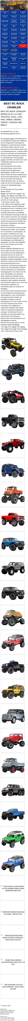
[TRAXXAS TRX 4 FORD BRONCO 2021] (13, 544)
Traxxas (18, 193)
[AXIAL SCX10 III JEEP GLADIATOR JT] (13, 446)
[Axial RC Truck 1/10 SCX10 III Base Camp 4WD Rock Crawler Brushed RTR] (13, 815)
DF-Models (16, 325)
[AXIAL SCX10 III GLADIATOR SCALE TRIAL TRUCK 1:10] (13, 569)
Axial (10, 193)
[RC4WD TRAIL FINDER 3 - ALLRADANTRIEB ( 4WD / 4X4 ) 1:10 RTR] (13, 962)
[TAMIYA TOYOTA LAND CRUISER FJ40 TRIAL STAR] (13, 741)
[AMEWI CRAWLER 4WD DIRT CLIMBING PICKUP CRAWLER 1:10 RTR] (13, 667)
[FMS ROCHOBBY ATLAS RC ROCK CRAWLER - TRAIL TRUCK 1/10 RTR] (13, 987)
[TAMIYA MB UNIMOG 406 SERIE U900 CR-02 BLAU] (13, 765)
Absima (3, 196)
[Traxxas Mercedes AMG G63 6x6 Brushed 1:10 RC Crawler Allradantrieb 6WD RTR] (13, 790)
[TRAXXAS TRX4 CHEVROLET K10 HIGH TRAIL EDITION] (13, 421)
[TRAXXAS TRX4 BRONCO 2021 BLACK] (13, 593)
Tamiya (12, 196)
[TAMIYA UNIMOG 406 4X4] (13, 495)
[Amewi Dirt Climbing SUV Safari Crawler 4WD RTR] (13, 691)
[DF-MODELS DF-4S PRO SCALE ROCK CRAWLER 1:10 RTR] (13, 347)
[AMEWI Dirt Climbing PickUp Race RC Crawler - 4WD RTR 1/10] (13, 913)
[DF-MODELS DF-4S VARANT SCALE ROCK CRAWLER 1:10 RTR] (13, 396)
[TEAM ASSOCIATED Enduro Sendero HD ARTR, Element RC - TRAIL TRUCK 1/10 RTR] (13, 937)
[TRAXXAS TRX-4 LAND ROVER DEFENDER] (13, 470)
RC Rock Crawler (8, 138)
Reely (20, 196)
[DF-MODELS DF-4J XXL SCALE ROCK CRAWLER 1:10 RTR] (13, 372)
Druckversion (4, 1005)
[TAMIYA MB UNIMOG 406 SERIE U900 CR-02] (13, 618)
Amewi (6, 198)
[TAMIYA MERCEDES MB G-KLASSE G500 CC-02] (13, 716)
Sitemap (9, 1005)
